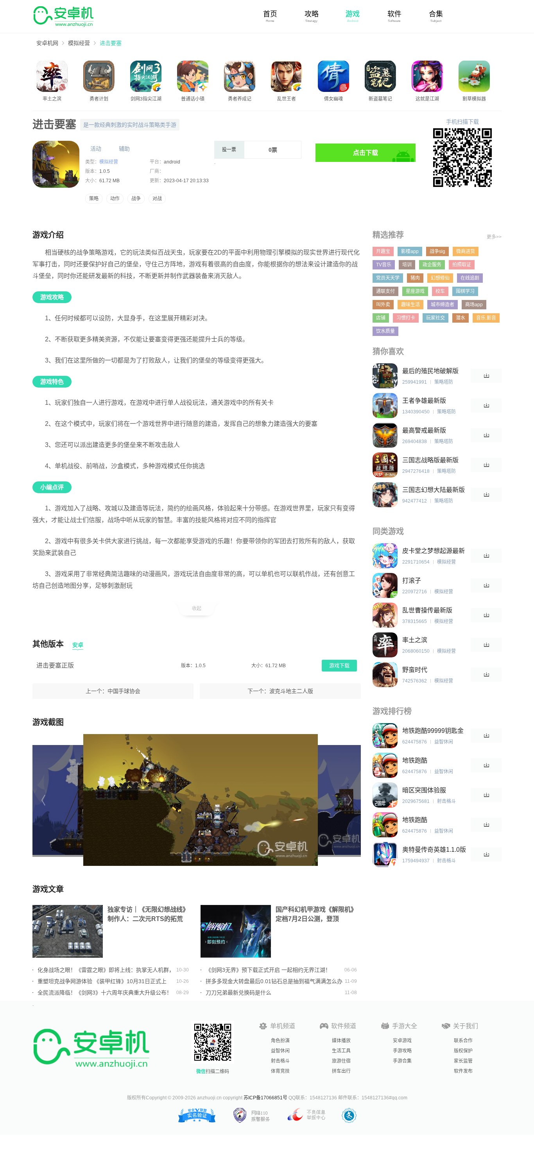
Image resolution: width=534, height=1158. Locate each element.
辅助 (124, 148)
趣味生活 (410, 304)
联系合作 (463, 1040)
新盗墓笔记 (380, 99)
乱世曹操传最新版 (427, 610)
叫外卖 (383, 304)
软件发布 (463, 1071)
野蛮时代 (414, 669)
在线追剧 (470, 278)
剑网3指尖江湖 (146, 99)
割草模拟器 (474, 99)
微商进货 (465, 251)
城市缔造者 (442, 304)
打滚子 (411, 580)
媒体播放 (341, 1040)
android (172, 162)
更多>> (494, 237)
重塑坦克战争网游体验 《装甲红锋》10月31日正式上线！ (102, 981)
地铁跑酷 (414, 760)
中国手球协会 (124, 691)
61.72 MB (109, 180)
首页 (270, 14)
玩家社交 (435, 318)
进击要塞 (111, 43)
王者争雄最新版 (424, 400)
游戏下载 (339, 665)
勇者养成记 (239, 99)
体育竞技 (280, 1071)
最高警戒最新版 (424, 430)
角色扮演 (280, 1040)
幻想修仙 (440, 278)
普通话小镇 (192, 99)
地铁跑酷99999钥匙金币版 (433, 731)
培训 (407, 265)
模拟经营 (79, 43)
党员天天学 (388, 278)
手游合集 (402, 1061)
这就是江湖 (427, 99)
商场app (474, 304)
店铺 (380, 318)
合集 (436, 14)
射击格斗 (280, 1061)
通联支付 (385, 291)
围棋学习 (465, 291)
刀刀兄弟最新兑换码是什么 (238, 992)
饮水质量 (385, 331)
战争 (136, 198)
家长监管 (463, 1061)
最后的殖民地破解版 (430, 371)
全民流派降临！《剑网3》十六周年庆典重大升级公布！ (105, 992)
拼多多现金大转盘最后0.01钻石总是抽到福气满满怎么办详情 (274, 981)
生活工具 (341, 1051)
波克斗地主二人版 (291, 691)
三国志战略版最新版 (430, 460)
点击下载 (365, 152)
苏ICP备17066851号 (265, 1098)
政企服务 (432, 265)
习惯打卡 (405, 318)
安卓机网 (47, 43)
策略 (94, 198)
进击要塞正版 (55, 665)
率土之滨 (52, 99)
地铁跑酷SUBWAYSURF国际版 (434, 820)
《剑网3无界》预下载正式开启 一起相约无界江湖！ (268, 970)
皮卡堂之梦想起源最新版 (433, 551)
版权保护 (463, 1051)
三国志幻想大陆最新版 (433, 490)
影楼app (410, 251)
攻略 (312, 14)
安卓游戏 (402, 1040)
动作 (115, 198)
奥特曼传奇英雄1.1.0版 (434, 849)
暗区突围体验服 (424, 790)
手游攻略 (402, 1051)
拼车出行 (341, 1071)
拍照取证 (461, 265)
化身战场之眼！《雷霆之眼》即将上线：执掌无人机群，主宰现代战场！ (106, 970)
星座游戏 (415, 291)
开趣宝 (383, 251)
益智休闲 (280, 1051)
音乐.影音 (486, 318)
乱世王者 (286, 99)
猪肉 (415, 278)
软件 (394, 14)
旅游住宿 (341, 1061)
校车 (440, 291)
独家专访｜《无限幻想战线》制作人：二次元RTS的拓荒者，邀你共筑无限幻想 (148, 915)
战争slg (437, 251)
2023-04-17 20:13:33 (186, 180)
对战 (157, 198)
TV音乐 (383, 265)
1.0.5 (104, 171)
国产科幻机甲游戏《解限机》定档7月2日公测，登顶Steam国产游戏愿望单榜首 (316, 915)
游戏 (353, 14)
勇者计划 (99, 99)
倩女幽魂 (333, 99)
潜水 (460, 318)
